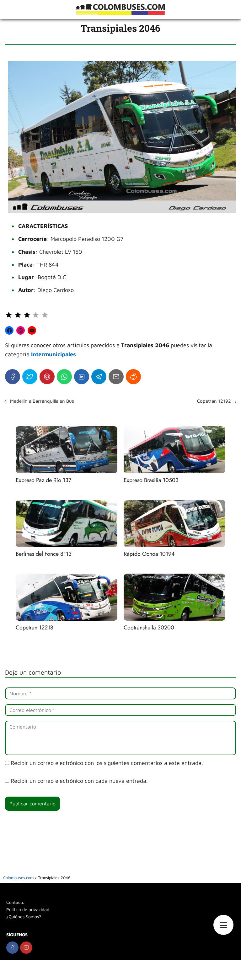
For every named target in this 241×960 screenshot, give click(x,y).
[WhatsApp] (64, 376)
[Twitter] (29, 376)
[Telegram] (98, 376)
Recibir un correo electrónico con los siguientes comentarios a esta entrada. (107, 763)
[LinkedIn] (81, 376)
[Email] (116, 376)
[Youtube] (26, 947)
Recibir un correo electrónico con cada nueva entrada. (79, 780)
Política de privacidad (27, 909)
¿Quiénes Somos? (23, 916)
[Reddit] (133, 376)
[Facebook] (12, 376)
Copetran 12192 (214, 401)
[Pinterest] (47, 376)
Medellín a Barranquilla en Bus (42, 401)
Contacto (15, 902)
